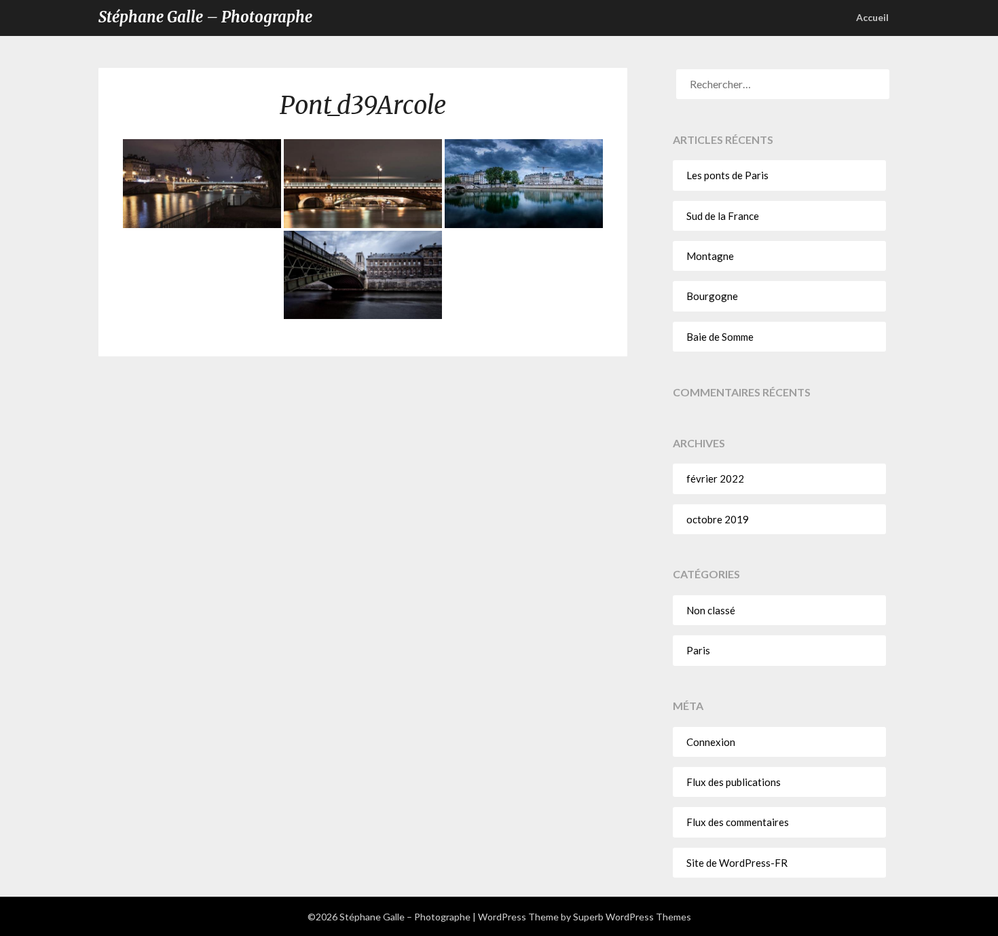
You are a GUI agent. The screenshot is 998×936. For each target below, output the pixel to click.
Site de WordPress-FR (737, 863)
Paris (698, 650)
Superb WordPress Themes (632, 916)
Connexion (710, 742)
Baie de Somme (720, 337)
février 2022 (715, 478)
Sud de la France (722, 216)
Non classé (710, 610)
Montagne (710, 256)
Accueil (872, 17)
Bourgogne (712, 296)
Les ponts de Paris (727, 175)
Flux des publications (733, 782)
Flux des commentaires (737, 822)
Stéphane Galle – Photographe (205, 16)
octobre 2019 (717, 519)
